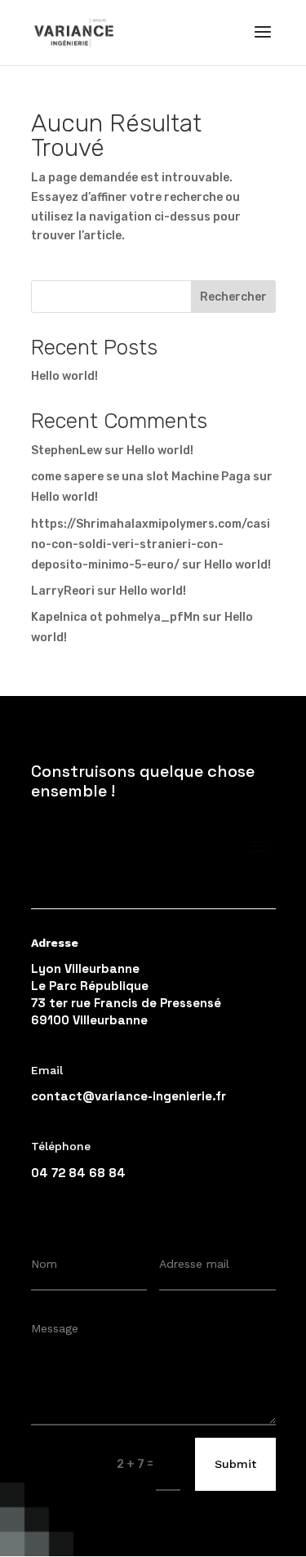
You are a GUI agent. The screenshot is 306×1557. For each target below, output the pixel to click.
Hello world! (64, 376)
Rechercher (233, 297)
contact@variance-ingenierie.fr (128, 1096)
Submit (235, 1463)
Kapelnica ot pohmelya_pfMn (115, 617)
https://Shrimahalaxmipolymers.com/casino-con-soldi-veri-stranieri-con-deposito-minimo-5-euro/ (150, 544)
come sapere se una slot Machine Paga (141, 477)
